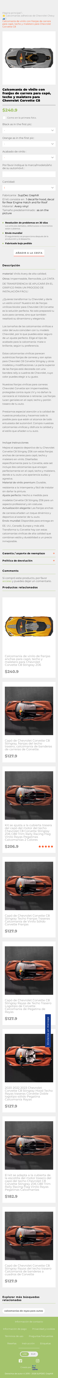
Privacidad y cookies (43, 1328)
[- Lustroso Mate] (29, 157)
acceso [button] (6, 581)
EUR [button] (33, 1354)
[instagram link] (37, 1361)
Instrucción (28, 1343)
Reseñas (11, 1343)
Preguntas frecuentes (41, 1336)
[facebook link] (20, 1361)
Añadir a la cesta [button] (29, 252)
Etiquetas (45, 1343)
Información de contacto (29, 1321)
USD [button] (25, 1354)
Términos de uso (14, 1336)
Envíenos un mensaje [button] (48, 1031)
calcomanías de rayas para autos (23, 1310)
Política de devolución (17, 560)
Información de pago (15, 1328)
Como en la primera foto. (21, 117)
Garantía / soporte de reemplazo (23, 553)
